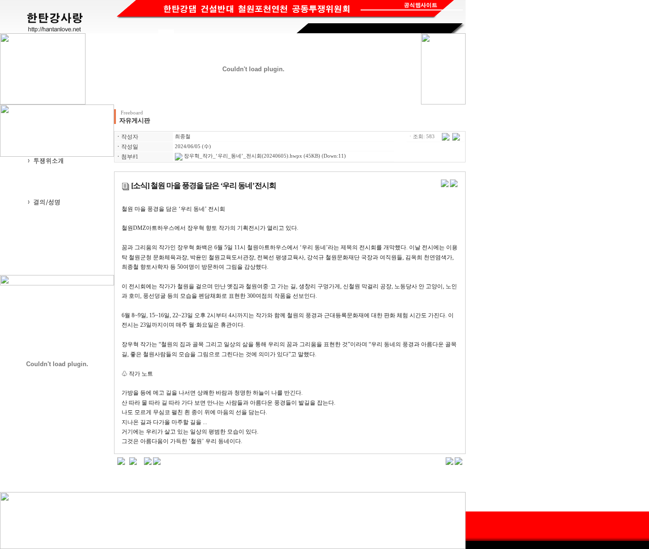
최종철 (183, 136)
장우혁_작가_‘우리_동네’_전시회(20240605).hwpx (242, 156)
